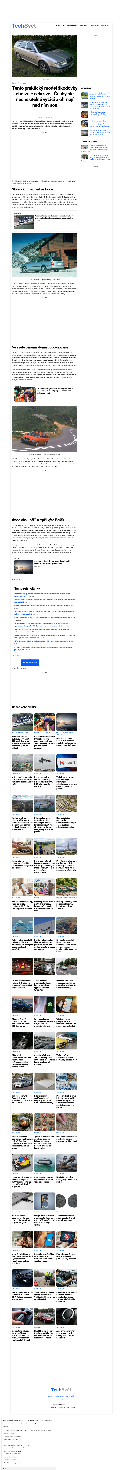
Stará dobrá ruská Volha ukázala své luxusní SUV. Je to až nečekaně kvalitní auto (22, 1295)
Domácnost (105, 25)
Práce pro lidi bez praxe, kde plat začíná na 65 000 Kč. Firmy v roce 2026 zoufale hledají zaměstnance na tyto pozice (66, 1102)
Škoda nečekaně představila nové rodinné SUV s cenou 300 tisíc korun (21, 1022)
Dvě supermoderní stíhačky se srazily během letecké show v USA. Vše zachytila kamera (43, 782)
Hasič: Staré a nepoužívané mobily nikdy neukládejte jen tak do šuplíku (22, 864)
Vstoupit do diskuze (30, 663)
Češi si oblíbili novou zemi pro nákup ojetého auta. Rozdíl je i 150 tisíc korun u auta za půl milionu (44, 1060)
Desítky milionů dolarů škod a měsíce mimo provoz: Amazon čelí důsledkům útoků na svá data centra (44, 944)
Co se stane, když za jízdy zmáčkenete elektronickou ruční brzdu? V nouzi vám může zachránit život (21, 1335)
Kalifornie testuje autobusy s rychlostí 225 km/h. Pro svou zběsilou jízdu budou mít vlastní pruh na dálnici (21, 742)
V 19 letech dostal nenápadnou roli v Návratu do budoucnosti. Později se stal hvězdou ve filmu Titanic (95, 158)
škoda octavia (48, 117)
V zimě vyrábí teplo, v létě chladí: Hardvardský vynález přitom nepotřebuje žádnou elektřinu (22, 1258)
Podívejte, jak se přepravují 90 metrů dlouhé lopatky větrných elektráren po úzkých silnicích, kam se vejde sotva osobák (22, 824)
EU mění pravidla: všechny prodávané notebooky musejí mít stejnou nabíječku (21, 1219)
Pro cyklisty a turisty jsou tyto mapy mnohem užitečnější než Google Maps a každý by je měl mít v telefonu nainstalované (44, 867)
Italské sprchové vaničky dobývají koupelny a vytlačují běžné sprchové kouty (43, 1099)
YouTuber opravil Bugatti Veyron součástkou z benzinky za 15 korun (22, 1099)
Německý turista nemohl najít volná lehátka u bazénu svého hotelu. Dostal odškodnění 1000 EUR (44, 906)
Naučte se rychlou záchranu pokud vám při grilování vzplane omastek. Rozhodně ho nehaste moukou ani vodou (22, 1142)
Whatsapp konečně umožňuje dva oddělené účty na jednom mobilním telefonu (44, 1022)
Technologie (59, 25)
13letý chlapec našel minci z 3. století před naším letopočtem (65, 1217)
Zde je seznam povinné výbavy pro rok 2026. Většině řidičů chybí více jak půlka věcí (44, 1295)
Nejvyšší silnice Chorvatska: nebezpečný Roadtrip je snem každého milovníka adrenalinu (66, 822)
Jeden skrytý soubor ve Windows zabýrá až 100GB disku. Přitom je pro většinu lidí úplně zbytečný (22, 1182)
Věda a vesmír (72, 25)
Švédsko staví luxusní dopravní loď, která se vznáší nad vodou (43, 1179)
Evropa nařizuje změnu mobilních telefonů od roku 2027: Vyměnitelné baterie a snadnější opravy (44, 1220)
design (41, 117)
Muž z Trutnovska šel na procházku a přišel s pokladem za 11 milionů (66, 1138)
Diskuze (17, 656)
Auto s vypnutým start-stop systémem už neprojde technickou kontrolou (66, 1334)
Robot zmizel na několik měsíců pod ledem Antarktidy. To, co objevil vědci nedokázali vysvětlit (22, 944)
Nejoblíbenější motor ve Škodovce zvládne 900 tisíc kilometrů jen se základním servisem (44, 1334)
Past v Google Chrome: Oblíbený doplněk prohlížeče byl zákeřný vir (66, 1257)
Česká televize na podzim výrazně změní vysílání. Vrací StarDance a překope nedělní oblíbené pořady (94, 148)
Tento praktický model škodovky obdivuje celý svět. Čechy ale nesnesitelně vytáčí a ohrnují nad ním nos (44, 96)
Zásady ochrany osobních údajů (64, 1396)
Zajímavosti (84, 25)
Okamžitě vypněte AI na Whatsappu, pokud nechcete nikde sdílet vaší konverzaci (44, 1257)
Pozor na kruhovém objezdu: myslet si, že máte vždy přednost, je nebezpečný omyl (66, 984)
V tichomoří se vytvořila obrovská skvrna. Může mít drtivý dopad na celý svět (22, 780)
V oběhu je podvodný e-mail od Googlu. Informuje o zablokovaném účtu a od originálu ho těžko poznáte (66, 783)
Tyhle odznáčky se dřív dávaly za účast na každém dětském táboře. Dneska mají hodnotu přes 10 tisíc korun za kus (44, 1142)
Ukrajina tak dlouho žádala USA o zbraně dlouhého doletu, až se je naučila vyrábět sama (44, 617)
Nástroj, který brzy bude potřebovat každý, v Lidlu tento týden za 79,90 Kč (66, 905)
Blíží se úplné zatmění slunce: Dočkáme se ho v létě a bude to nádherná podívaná (42, 641)
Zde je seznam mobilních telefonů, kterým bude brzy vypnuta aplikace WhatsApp (42, 985)
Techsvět (60, 1400)
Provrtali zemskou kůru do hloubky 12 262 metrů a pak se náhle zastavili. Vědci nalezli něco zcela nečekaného (66, 865)
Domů (14, 83)
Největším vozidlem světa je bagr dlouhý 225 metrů (66, 1179)
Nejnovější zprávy (62, 898)
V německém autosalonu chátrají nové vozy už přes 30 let (66, 1057)
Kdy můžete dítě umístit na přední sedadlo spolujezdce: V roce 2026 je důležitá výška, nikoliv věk (66, 1297)
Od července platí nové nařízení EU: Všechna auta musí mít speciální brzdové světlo (22, 984)
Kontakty (50, 1396)
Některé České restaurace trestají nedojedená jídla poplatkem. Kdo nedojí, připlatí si (43, 605)
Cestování (95, 25)
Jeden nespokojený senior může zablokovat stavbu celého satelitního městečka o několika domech (99, 95)
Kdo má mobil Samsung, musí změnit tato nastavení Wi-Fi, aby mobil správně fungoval (22, 905)
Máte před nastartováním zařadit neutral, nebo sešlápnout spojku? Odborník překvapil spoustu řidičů (21, 1061)
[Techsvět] (24, 26)
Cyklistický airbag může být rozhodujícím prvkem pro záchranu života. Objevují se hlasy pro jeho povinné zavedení (55, 391)
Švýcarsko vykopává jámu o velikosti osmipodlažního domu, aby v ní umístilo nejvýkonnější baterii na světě (66, 946)
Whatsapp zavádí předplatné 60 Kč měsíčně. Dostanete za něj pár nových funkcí (66, 1022)
